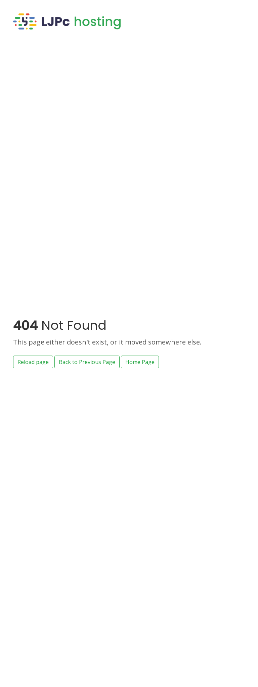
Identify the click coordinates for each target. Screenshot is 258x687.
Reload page (33, 362)
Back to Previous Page (87, 362)
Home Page (140, 362)
